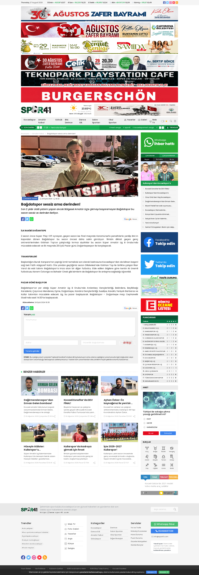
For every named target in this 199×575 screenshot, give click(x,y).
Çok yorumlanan (168, 155)
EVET (149, 419)
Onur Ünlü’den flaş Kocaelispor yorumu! (157, 183)
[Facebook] (164, 2)
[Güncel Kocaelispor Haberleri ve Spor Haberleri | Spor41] (36, 109)
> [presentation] (40, 127)
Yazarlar (131, 119)
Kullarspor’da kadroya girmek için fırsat (78, 448)
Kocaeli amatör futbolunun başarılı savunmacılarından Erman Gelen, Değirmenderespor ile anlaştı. (39, 410)
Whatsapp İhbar (166, 524)
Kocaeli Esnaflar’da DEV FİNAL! (78, 401)
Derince (113, 527)
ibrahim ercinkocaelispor (32, 544)
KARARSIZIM (152, 427)
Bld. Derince (68, 121)
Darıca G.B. (95, 531)
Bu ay (172, 159)
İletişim (71, 548)
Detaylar (150, 572)
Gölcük (58, 119)
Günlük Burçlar (137, 545)
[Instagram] (170, 2)
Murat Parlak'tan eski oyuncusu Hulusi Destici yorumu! (158, 206)
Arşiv (69, 538)
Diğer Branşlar (116, 538)
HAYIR (149, 423)
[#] (29, 509)
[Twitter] (167, 2)
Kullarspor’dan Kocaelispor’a (157, 193)
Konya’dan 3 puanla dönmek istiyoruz (157, 214)
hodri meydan (28, 548)
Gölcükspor (96, 538)
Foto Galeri (73, 529)
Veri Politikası (40, 568)
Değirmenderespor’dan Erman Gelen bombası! (38, 401)
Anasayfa (25, 133)
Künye (70, 543)
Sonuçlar (168, 433)
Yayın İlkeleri (26, 568)
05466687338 (165, 531)
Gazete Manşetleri (139, 541)
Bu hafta (159, 159)
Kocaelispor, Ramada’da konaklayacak (155, 210)
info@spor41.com (161, 536)
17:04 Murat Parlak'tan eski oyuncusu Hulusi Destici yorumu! (73, 127)
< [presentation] (38, 127)
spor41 (126, 127)
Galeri (144, 119)
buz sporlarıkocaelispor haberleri (35, 532)
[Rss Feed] (177, 2)
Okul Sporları (113, 121)
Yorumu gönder (32, 351)
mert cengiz (115, 127)
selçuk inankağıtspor (30, 540)
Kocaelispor (30, 119)
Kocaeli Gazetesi (119, 568)
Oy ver (150, 433)
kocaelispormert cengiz (143, 127)
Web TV (154, 121)
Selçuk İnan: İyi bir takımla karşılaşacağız (155, 219)
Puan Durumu (137, 538)
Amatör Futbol (42, 121)
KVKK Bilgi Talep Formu (99, 568)
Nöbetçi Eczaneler (139, 531)
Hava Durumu (137, 534)
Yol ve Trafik (136, 527)
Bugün (147, 159)
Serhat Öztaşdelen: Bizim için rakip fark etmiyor (159, 227)
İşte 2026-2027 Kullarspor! (113, 448)
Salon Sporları (96, 121)
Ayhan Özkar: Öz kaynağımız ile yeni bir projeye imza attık (117, 401)
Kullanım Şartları (56, 568)
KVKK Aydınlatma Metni (76, 568)
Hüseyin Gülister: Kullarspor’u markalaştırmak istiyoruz (39, 448)
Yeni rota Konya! (152, 223)
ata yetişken (27, 528)
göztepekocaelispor (30, 536)
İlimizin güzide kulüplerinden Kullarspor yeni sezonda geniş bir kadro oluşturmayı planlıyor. (78, 456)
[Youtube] (173, 2)
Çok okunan (150, 155)
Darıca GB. (82, 121)
